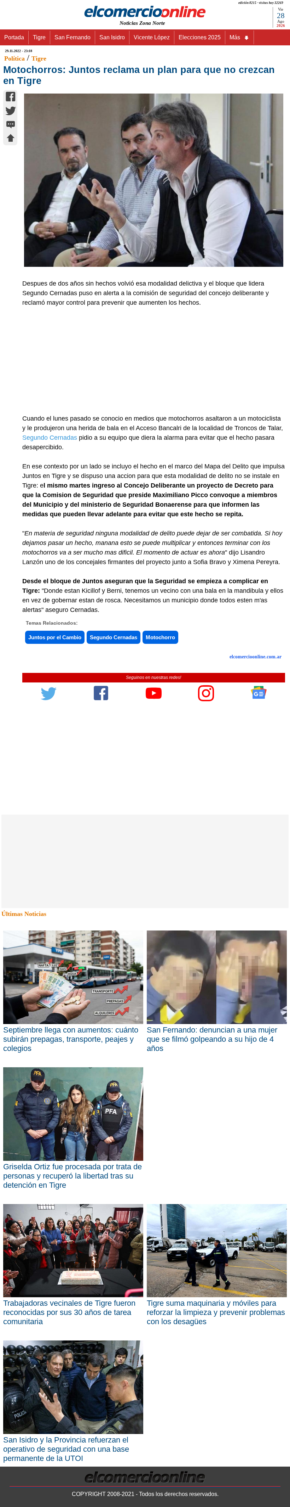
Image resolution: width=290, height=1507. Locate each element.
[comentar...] (10, 125)
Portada (14, 37)
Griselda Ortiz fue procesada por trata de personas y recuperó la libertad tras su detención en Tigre (72, 1176)
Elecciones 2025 (200, 37)
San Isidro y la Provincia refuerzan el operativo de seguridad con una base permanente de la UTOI (66, 1449)
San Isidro (112, 37)
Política (14, 58)
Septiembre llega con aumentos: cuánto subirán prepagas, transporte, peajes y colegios (70, 1039)
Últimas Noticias (23, 913)
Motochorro (160, 637)
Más (235, 37)
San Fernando (72, 37)
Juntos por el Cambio (54, 637)
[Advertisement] (149, 360)
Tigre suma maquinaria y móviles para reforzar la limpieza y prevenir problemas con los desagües (216, 1312)
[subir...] (10, 139)
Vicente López (152, 37)
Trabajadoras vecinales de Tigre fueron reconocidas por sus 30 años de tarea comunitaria (69, 1312)
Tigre (39, 37)
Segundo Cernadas (49, 437)
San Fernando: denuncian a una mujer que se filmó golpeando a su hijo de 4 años (212, 1039)
